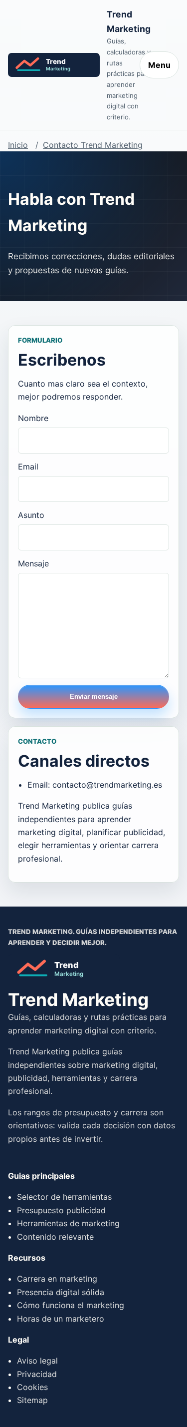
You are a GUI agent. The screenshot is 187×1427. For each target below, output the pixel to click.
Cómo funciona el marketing (70, 1305)
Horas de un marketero (60, 1319)
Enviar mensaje (94, 696)
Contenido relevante (55, 1237)
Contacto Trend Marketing (93, 145)
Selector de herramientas (64, 1197)
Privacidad (37, 1374)
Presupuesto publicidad (61, 1210)
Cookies (32, 1387)
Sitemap (32, 1400)
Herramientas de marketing (68, 1223)
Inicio (18, 145)
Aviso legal (37, 1361)
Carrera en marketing (57, 1279)
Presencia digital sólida (60, 1292)
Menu (159, 65)
